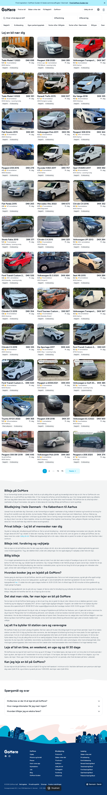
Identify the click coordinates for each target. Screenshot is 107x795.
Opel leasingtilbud (87, 773)
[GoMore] (8, 9)
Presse (32, 760)
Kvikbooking (18, 25)
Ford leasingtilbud (86, 769)
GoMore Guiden (35, 775)
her (16, 582)
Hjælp (32, 754)
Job (31, 769)
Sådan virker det (34, 9)
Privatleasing (85, 757)
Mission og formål (35, 757)
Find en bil (22, 9)
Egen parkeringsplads (36, 25)
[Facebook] (5, 756)
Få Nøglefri (47, 9)
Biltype (94, 25)
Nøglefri (6, 25)
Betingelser (23, 784)
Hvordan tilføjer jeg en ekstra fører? (24, 711)
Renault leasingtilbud (88, 763)
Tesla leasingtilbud (87, 766)
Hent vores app (35, 763)
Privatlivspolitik (34, 784)
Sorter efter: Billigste (56, 25)
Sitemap (43, 784)
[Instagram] (9, 756)
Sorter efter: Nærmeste (78, 25)
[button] (104, 2)
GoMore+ (57, 9)
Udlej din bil (88, 9)
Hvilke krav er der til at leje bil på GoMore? (27, 701)
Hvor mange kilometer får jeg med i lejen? (27, 706)
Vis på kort (55, 788)
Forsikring (58, 773)
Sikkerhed (58, 776)
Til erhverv (58, 760)
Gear (103, 25)
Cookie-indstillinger (54, 784)
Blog (31, 773)
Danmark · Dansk (95, 784)
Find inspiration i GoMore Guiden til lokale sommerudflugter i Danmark (52, 3)
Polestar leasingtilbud (88, 776)
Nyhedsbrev (34, 766)
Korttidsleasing (86, 760)
